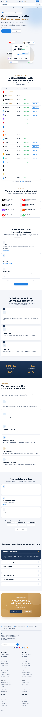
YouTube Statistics (25, 682)
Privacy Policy (24, 705)
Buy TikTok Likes (4, 656)
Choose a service (15, 611)
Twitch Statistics (25, 684)
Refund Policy (24, 707)
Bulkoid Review (24, 691)
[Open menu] (39, 4)
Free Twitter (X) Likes (25, 659)
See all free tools (20, 529)
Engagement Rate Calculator (6, 686)
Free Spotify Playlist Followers (27, 678)
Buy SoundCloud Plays (5, 670)
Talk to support (27, 611)
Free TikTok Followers (12, 525)
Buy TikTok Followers (5, 654)
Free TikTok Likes (10, 522)
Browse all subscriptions (20, 284)
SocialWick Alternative (26, 687)
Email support (22, 181)
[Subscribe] (17, 644)
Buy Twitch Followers (5, 667)
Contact (2, 710)
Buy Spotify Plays (4, 672)
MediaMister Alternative (26, 689)
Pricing (23, 697)
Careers (2, 708)
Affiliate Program (4, 705)
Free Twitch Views (22, 525)
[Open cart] (36, 4)
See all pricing (16, 31)
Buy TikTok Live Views (5, 659)
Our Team (3, 697)
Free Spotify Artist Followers (27, 676)
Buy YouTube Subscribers (5, 661)
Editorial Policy (4, 703)
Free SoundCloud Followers (27, 674)
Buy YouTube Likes (4, 665)
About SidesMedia (4, 696)
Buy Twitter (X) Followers (5, 674)
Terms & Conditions (25, 703)
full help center (28, 546)
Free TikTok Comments (26, 665)
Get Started (5, 31)
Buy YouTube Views (4, 663)
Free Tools (24, 696)
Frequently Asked (25, 701)
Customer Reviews (4, 699)
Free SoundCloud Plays (26, 672)
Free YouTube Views (31, 522)
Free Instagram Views (25, 668)
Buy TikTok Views (4, 658)
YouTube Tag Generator (5, 682)
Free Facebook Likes (25, 670)
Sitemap (31, 715)
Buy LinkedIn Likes (4, 668)
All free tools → (4, 691)
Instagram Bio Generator (5, 689)
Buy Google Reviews (5, 676)
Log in (40, 715)
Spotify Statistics (25, 686)
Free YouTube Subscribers (20, 522)
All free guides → (31, 525)
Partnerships (3, 707)
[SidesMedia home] (4, 4)
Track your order (35, 715)
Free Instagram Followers (26, 667)
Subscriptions (24, 699)
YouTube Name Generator (6, 684)
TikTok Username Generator (6, 687)
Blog (2, 701)
